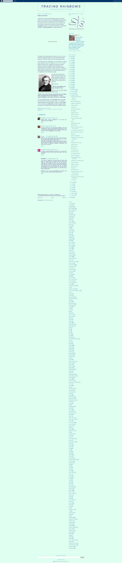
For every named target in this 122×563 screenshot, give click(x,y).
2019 (71, 69)
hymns (70, 385)
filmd (70, 332)
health (70, 359)
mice (70, 404)
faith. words (71, 316)
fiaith (70, 329)
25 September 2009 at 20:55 (52, 136)
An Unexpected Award (75, 153)
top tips (70, 503)
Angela (42, 136)
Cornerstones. (71, 266)
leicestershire (71, 392)
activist (70, 221)
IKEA (70, 387)
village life (71, 517)
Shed (70, 478)
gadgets (70, 348)
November (73, 91)
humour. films (71, 380)
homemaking (71, 377)
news (70, 420)
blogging (70, 239)
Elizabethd (43, 118)
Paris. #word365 (72, 438)
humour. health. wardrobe (74, 382)
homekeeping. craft (73, 375)
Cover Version (71, 269)
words (70, 538)
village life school (72, 519)
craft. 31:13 (71, 277)
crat (69, 287)
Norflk (70, 427)
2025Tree (71, 211)
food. (70, 340)
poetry (70, 440)
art (69, 227)
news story (71, 424)
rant (69, 449)
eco (69, 308)
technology (71, 486)
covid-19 (70, 274)
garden (70, 351)
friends (50, 109)
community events (72, 261)
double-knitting (72, 305)
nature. (70, 416)
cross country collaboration (74, 290)
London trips (71, 396)
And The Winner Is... (75, 151)
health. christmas (72, 361)
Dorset (70, 301)
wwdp (70, 541)
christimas (71, 253)
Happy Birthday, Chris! (75, 123)
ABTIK (70, 219)
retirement (71, 462)
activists (70, 224)
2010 (71, 86)
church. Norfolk (72, 258)
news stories (71, 422)
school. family (71, 472)
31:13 (70, 213)
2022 (71, 63)
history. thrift (71, 366)
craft (70, 276)
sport (70, 482)
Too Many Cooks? (74, 150)
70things (70, 218)
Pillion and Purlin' (74, 105)
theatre (70, 496)
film (69, 330)
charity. (70, 250)
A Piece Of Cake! (74, 162)
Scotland (70, 477)
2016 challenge (72, 208)
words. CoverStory (72, 540)
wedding (70, 532)
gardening (71, 353)
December (73, 89)
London (70, 395)
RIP (69, 464)
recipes (70, 454)
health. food (71, 362)
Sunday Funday (74, 144)
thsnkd (70, 501)
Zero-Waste (71, 546)
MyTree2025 (71, 411)
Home (52, 197)
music (70, 409)
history (70, 364)
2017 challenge (72, 210)
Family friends (72, 324)
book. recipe (71, 245)
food (70, 335)
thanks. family (72, 493)
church (70, 256)
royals (70, 467)
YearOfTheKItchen (72, 544)
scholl (70, 469)
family (70, 322)
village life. (71, 520)
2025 (71, 58)
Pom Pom (43, 149)
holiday (70, 367)
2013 (71, 80)
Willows (70, 533)
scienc (70, 474)
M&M (72, 121)
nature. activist (72, 417)
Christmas (71, 255)
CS (69, 292)
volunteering (71, 522)
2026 (71, 56)
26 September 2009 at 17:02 (52, 158)
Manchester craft (72, 400)
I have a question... (75, 116)
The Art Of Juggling (75, 155)
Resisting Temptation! (75, 135)
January (73, 195)
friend (70, 343)
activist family (71, 222)
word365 (70, 536)
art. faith (70, 229)
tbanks (70, 483)
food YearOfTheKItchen (73, 338)
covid (70, 272)
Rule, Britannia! (74, 146)
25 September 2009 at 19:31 (50, 126)
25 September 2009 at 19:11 (52, 118)
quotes (70, 446)
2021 (71, 65)
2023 (71, 62)
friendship (71, 346)
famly (70, 327)
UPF (70, 516)
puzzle (70, 443)
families (70, 319)
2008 (71, 197)
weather (70, 528)
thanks (70, 490)
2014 (71, 78)
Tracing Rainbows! (75, 174)
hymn (70, 383)
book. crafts (71, 242)
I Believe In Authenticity (76, 103)
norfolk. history (72, 430)
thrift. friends (71, 499)
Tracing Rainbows (61, 6)
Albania (70, 226)
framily (70, 342)
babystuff (71, 230)
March (72, 191)
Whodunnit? (73, 167)
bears (70, 234)
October (73, 93)
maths (70, 403)
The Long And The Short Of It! (77, 130)
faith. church (71, 314)
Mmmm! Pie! (73, 148)
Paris (70, 437)
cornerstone (71, 263)
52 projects (71, 214)
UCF (70, 514)
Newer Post (40, 197)
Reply (42, 122)
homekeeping (71, 374)
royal (70, 466)
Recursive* (73, 133)
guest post (71, 356)
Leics (70, 393)
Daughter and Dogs (75, 164)
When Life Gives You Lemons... (77, 132)
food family (71, 337)
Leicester (71, 390)
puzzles (70, 445)
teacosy (70, 485)
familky (70, 321)
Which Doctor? (74, 125)
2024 (71, 60)
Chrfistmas (71, 251)
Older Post (64, 197)
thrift (70, 498)
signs (70, 480)
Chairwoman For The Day (76, 142)
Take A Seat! (73, 99)
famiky (70, 317)
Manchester (71, 398)
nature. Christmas (72, 419)
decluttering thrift (72, 298)
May (72, 187)
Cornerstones (71, 264)
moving (70, 408)
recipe (70, 453)
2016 (71, 75)
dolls (70, 300)
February (73, 193)
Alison (42, 126)
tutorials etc (71, 509)
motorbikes (59, 109)
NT (69, 432)
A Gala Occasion (74, 166)
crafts (43, 109)
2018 (71, 71)
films (46, 109)
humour (54, 109)
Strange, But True (74, 112)
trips (70, 507)
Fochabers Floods (74, 169)
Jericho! (72, 140)
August (73, 182)
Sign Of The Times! (75, 114)
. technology (71, 203)
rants (70, 451)
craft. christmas (72, 279)
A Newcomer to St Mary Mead (77, 160)
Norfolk (70, 429)
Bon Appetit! (73, 110)
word (70, 535)
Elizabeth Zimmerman (58, 63)
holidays (70, 371)
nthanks (70, 435)
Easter (70, 306)
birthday (70, 235)
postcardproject (72, 441)
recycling (70, 458)
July (72, 184)
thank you (71, 488)
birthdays (71, 237)
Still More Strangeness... (76, 109)
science (70, 475)
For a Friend (73, 179)
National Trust (71, 412)
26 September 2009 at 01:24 (51, 149)
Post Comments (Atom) (48, 200)
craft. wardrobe (72, 282)
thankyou (71, 495)
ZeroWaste (71, 548)
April (72, 189)
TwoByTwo (71, 512)
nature (70, 414)
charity (70, 248)
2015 (71, 76)
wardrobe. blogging (72, 527)
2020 (71, 67)
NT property (71, 433)
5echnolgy (71, 216)
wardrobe (40, 110)
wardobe (70, 523)
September (73, 95)
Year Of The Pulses (73, 543)
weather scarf (71, 530)
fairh (70, 311)
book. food (71, 243)
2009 (71, 87)
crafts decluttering (72, 285)
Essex (70, 309)
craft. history (71, 280)
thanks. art (71, 491)
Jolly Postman (72, 388)
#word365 (71, 206)
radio (70, 448)
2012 (71, 82)
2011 (71, 84)
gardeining (71, 350)
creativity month (72, 288)
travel (70, 506)
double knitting (72, 303)
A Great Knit (73, 107)
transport (70, 504)
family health (71, 325)
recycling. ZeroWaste (73, 459)
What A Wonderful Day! (75, 101)
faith (70, 313)
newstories (71, 425)
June (72, 185)
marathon (71, 401)
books (70, 247)
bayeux (70, 232)
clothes (70, 259)
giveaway (71, 354)
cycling (70, 293)
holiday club (71, 369)
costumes (71, 268)
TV (69, 511)
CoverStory (71, 271)
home (70, 372)
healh (70, 358)
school (70, 470)
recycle (70, 456)
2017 (71, 73)
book (70, 240)
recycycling (71, 461)
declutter (70, 295)
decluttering (71, 297)
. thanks (70, 205)
